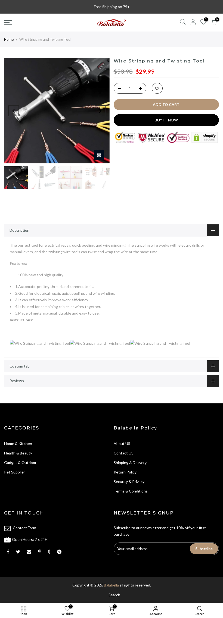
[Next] (100, 110)
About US (122, 443)
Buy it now (166, 120)
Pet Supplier (14, 472)
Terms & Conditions (131, 491)
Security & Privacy (129, 481)
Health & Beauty (18, 453)
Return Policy (125, 472)
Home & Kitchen (18, 443)
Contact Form (24, 527)
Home (9, 39)
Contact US (124, 453)
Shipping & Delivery (130, 462)
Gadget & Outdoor (20, 462)
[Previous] (13, 110)
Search (114, 594)
